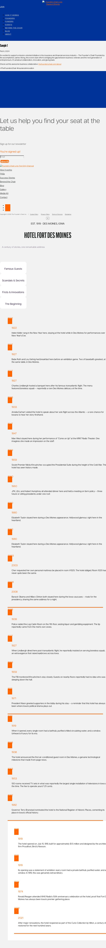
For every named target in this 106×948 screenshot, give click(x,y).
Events (8, 24)
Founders (10, 18)
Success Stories (7, 177)
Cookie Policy (34, 214)
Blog (7, 31)
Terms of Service (57, 214)
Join (2, 6)
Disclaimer (68, 214)
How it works (12, 15)
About (8, 34)
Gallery (3, 189)
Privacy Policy (45, 214)
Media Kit (4, 193)
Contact (3, 197)
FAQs (2, 173)
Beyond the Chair (13, 28)
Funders (9, 21)
